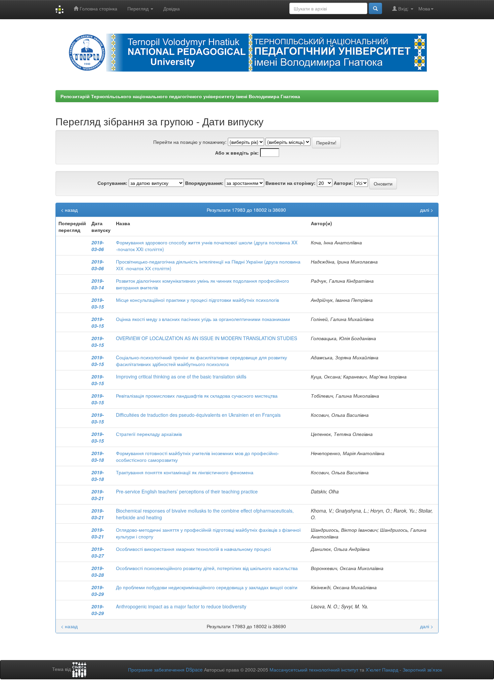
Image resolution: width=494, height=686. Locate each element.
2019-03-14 (97, 284)
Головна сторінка (97, 8)
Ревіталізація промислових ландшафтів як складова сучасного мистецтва (197, 395)
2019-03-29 (97, 590)
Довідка (171, 8)
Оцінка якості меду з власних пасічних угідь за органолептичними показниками (203, 319)
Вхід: (403, 8)
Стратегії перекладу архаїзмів (149, 434)
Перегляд (138, 8)
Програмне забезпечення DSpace (165, 669)
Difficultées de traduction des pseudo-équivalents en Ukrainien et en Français (198, 414)
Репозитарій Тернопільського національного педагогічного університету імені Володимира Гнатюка (180, 96)
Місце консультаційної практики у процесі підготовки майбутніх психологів (197, 299)
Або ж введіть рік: (237, 152)
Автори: (343, 182)
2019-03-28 (97, 571)
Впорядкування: (204, 182)
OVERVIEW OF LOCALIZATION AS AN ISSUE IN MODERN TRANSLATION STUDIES (206, 338)
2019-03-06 (97, 245)
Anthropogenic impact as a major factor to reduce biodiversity (181, 606)
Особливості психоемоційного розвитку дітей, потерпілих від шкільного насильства (207, 568)
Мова (424, 8)
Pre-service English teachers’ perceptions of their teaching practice (187, 491)
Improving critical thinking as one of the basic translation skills (181, 376)
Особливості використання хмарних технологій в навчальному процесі (193, 549)
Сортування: (112, 182)
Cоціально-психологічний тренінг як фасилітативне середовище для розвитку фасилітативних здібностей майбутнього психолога (201, 360)
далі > (426, 209)
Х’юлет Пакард (382, 669)
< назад (69, 209)
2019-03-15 (97, 303)
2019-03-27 (97, 552)
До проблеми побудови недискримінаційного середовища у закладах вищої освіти (206, 587)
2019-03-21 (97, 494)
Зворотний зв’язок (422, 669)
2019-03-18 (97, 456)
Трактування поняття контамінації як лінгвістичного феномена (184, 472)
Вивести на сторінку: (290, 182)
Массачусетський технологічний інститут (314, 669)
